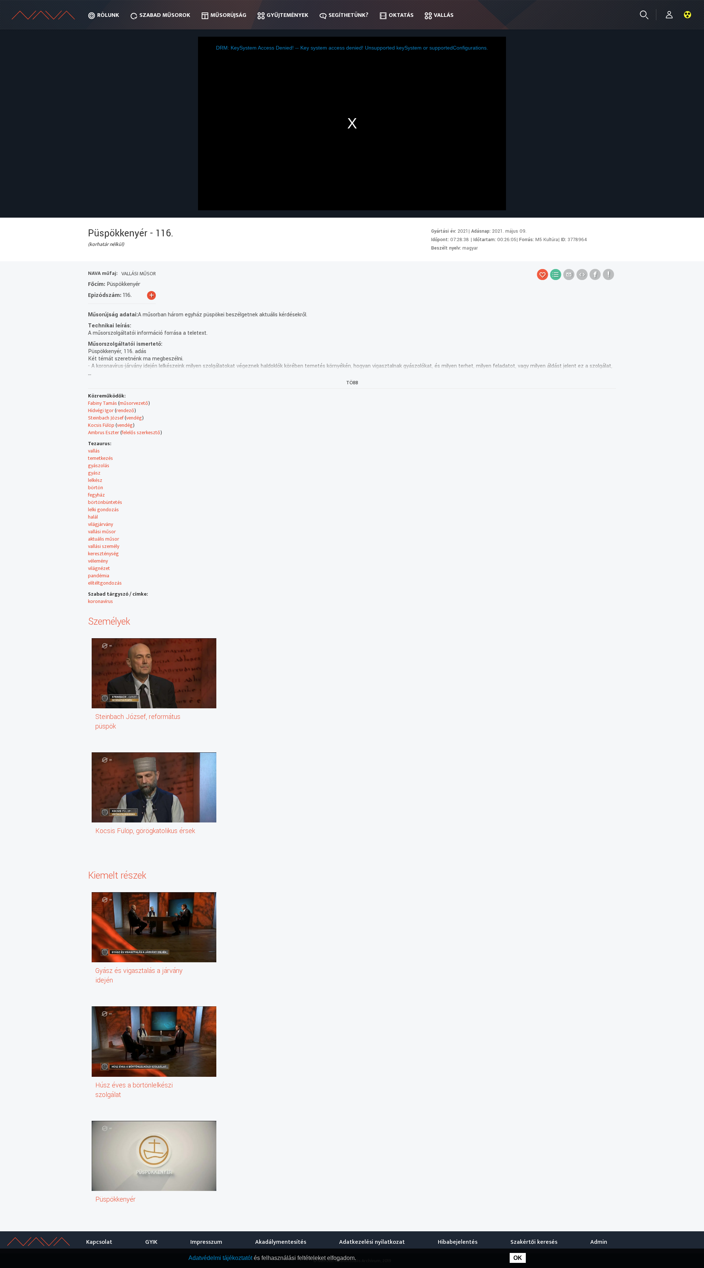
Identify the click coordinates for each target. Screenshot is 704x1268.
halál (93, 517)
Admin (598, 1242)
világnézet (99, 568)
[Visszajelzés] (608, 274)
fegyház (96, 495)
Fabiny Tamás (102, 403)
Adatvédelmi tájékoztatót (221, 1258)
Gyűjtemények (287, 15)
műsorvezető (134, 403)
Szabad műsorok (164, 15)
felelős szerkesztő (141, 432)
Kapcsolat (99, 1242)
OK (517, 1258)
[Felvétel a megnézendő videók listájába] (555, 274)
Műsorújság (228, 15)
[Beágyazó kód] (582, 274)
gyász (94, 473)
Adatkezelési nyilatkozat (372, 1242)
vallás (94, 451)
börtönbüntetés (105, 502)
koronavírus (100, 601)
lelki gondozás (103, 509)
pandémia (98, 575)
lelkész (95, 480)
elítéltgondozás (105, 583)
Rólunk (108, 15)
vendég (134, 418)
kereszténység (103, 553)
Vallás (444, 15)
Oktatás (401, 15)
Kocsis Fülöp (101, 425)
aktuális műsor (103, 539)
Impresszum (206, 1242)
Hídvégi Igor (101, 410)
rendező (125, 410)
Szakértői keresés (533, 1242)
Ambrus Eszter (103, 432)
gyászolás (98, 465)
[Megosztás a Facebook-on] (595, 274)
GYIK (151, 1242)
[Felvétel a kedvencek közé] (542, 274)
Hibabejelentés (457, 1242)
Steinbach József (106, 418)
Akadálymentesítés (280, 1242)
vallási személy (103, 546)
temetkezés (100, 458)
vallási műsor (102, 531)
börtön (95, 487)
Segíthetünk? (348, 15)
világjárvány (100, 524)
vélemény (98, 561)
